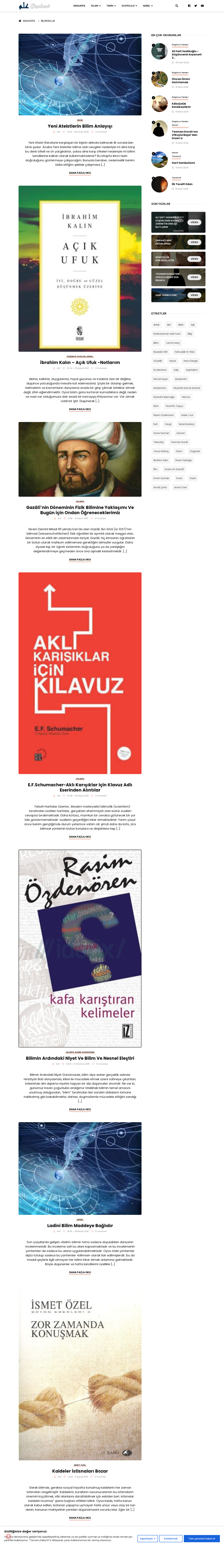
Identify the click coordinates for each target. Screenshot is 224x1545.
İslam (94, 5)
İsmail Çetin (160, 487)
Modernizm (159, 388)
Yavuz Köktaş (161, 451)
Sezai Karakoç (186, 424)
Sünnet (181, 433)
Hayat (172, 361)
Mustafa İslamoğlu (164, 397)
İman (179, 478)
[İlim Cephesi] (35, 5)
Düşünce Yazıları (76, 356)
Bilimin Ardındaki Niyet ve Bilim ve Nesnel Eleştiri (80, 1058)
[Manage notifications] (8, 1536)
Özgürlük (195, 451)
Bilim (80, 120)
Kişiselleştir (146, 1538)
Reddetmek (171, 1538)
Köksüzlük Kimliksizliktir (181, 105)
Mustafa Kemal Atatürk (187, 388)
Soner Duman (161, 433)
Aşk (193, 324)
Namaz (186, 397)
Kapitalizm (192, 369)
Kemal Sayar (160, 379)
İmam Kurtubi (161, 478)
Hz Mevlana (159, 369)
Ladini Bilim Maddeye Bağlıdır (80, 1225)
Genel (146, 5)
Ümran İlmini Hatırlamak (181, 80)
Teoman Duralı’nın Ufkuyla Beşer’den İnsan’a (185, 135)
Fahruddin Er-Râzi (184, 352)
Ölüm (179, 451)
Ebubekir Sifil (160, 352)
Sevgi (168, 424)
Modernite (181, 379)
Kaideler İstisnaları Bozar (80, 1471)
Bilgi (190, 333)
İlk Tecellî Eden (182, 184)
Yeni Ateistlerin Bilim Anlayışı (80, 126)
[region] (112, 1536)
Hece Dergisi (191, 361)
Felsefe (80, 501)
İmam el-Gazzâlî (174, 469)
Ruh (155, 424)
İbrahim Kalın (160, 460)
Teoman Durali (179, 442)
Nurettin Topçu (174, 406)
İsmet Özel (80, 1465)
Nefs (156, 406)
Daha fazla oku (80, 173)
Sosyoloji (128, 5)
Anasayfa (79, 5)
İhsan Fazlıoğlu (183, 460)
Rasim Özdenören (84, 1052)
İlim (155, 469)
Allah (180, 324)
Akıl (169, 324)
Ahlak (156, 324)
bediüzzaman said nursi (166, 333)
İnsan (193, 478)
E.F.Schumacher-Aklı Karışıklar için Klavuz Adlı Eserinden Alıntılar (80, 787)
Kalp (176, 369)
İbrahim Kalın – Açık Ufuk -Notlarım (80, 362)
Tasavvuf (176, 156)
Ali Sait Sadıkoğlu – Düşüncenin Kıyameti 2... (187, 54)
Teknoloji (158, 442)
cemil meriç (173, 343)
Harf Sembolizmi (183, 163)
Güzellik (157, 361)
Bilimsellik (48, 21)
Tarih (109, 5)
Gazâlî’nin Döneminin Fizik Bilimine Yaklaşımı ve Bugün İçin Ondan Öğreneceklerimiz (80, 510)
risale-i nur (187, 415)
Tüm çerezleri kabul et (202, 1538)
